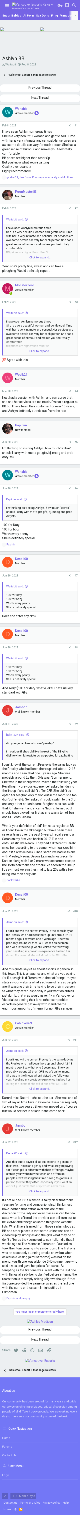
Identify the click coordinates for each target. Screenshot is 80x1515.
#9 (76, 723)
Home (6, 1438)
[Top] (15, 1509)
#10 (75, 911)
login (6, 1475)
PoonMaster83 (26, 191)
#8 (76, 647)
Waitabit (10, 64)
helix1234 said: (15, 734)
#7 (76, 575)
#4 (76, 391)
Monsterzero (24, 285)
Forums (7, 1446)
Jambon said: (15, 922)
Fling (54, 15)
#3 (76, 302)
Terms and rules (30, 1502)
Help (66, 1502)
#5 (76, 442)
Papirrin (21, 425)
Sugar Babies (11, 15)
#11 (75, 1039)
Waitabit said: (15, 219)
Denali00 (21, 559)
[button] (6, 5)
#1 (76, 125)
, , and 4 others (40, 177)
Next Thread (40, 97)
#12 (75, 1142)
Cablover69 (23, 1023)
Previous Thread (40, 87)
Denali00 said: (15, 1153)
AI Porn (28, 15)
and (18, 1298)
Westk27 (21, 374)
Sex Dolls (42, 15)
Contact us (9, 1455)
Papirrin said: (14, 499)
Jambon (21, 707)
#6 (76, 488)
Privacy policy (51, 1502)
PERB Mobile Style (23, 1496)
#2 (76, 208)
